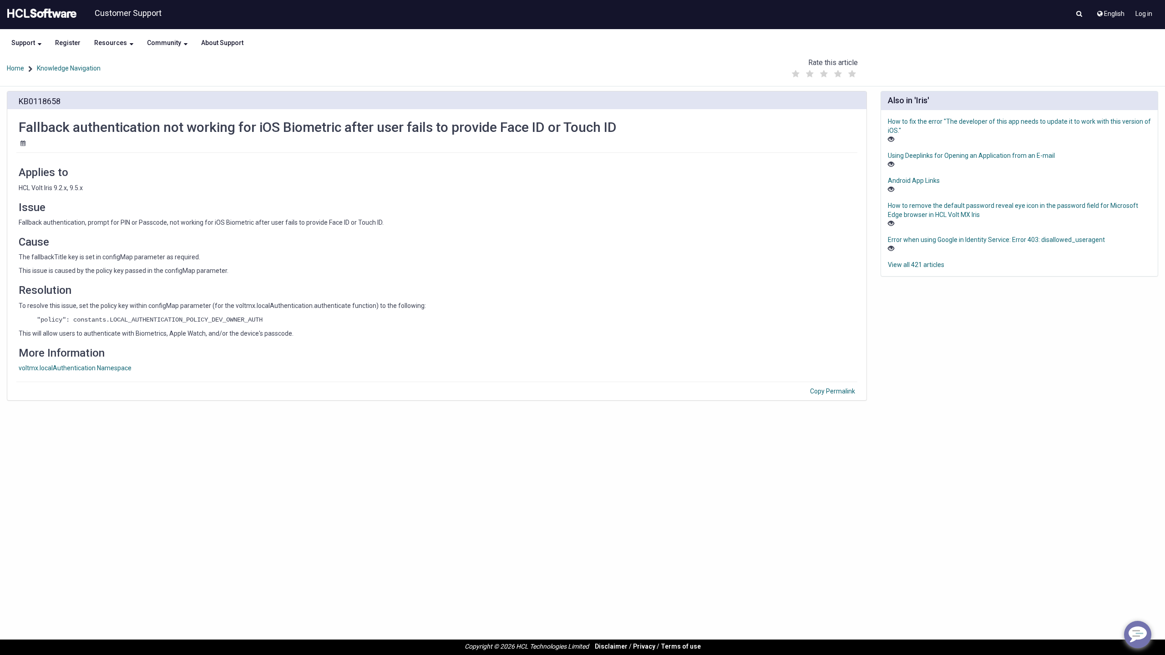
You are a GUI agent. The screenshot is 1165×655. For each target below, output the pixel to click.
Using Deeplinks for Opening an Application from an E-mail (971, 155)
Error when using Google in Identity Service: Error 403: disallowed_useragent (996, 239)
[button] (1079, 14)
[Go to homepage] (40, 13)
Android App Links (914, 180)
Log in (1143, 13)
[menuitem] (1110, 11)
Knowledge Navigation (69, 68)
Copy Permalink (832, 391)
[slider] (824, 72)
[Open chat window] (1137, 634)
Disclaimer (611, 646)
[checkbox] (795, 74)
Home (15, 68)
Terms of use (681, 646)
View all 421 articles (916, 264)
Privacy (644, 646)
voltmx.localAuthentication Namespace (75, 368)
